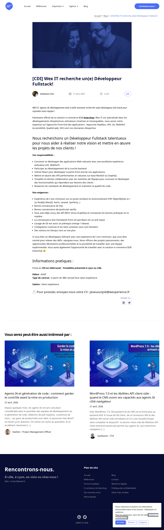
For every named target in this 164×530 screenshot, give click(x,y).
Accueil (27, 6)
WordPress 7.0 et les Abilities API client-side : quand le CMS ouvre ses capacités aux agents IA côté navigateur (122, 397)
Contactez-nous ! (147, 6)
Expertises (57, 6)
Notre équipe (90, 496)
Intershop (89, 117)
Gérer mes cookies (120, 492)
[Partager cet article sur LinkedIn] (123, 303)
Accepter (120, 522)
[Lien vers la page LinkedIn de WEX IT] (79, 517)
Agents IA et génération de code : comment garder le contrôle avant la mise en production (39, 395)
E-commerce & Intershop (95, 488)
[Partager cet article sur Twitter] (129, 303)
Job (127, 94)
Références (41, 6)
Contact (115, 479)
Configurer (142, 522)
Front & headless (91, 483)
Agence (72, 6)
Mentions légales (119, 483)
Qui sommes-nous (92, 492)
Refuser (131, 522)
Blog (86, 6)
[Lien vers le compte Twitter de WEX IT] (85, 517)
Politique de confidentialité (124, 488)
